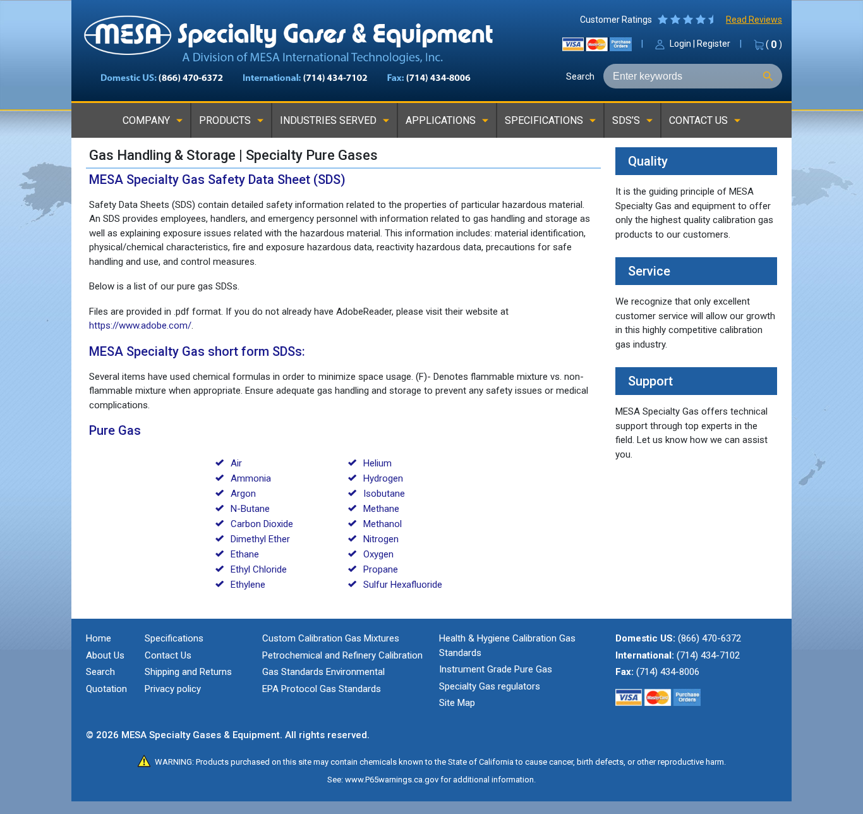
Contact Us (168, 655)
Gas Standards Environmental (323, 671)
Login (680, 44)
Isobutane (384, 493)
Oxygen (378, 554)
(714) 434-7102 (708, 655)
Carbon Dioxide (262, 524)
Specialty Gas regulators (489, 686)
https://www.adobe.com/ (140, 325)
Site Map (457, 702)
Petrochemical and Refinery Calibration (342, 655)
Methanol (382, 524)
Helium (377, 463)
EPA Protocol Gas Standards (321, 689)
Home (98, 638)
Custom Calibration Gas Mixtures (330, 638)
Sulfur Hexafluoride (402, 584)
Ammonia (251, 478)
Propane (380, 569)
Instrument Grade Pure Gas (495, 669)
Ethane (245, 554)
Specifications (174, 638)
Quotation (106, 689)
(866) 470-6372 (709, 638)
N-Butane (250, 508)
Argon (243, 493)
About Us (105, 655)
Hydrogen (383, 478)
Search (580, 76)
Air (236, 463)
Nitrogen (381, 539)
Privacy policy (173, 689)
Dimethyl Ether (260, 539)
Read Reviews (754, 20)
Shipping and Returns (188, 671)
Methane (381, 508)
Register (713, 44)
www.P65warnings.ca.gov (391, 779)
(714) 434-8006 (667, 671)
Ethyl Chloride (259, 569)
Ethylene (248, 584)
